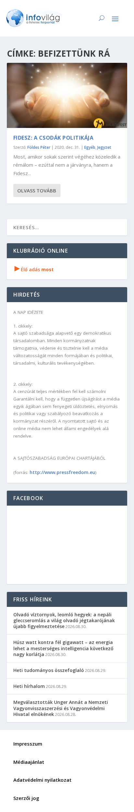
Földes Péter (38, 147)
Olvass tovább (36, 190)
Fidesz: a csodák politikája (53, 137)
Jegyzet (104, 147)
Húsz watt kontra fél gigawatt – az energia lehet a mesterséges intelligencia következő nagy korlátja (63, 648)
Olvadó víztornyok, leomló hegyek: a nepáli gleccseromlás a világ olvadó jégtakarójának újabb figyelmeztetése (64, 620)
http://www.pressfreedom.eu (62, 472)
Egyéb (89, 147)
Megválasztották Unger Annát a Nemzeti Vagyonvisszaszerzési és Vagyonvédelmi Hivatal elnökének (60, 708)
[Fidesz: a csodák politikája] (67, 95)
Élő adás (34, 269)
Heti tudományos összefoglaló (48, 670)
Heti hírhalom (29, 686)
